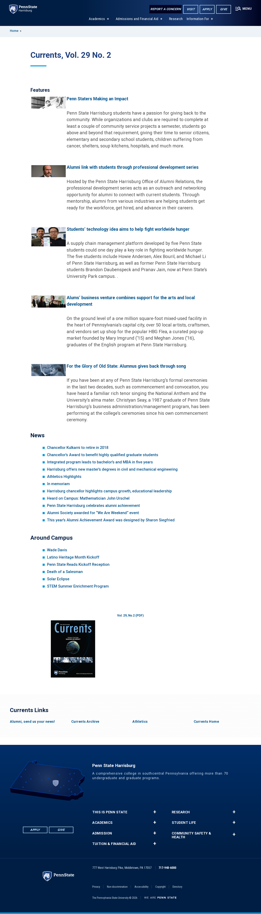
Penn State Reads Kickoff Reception (78, 564)
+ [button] (154, 812)
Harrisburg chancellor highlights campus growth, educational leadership (109, 491)
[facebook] (28, 811)
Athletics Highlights (64, 476)
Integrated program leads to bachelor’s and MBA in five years (100, 462)
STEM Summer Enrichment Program (78, 586)
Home (14, 31)
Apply (207, 9)
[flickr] (48, 811)
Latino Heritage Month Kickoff (73, 557)
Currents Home (206, 721)
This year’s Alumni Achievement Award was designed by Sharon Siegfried (111, 520)
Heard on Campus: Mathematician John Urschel (88, 498)
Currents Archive (85, 721)
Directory (177, 886)
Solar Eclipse (58, 579)
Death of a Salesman (65, 571)
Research (176, 19)
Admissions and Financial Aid (137, 19)
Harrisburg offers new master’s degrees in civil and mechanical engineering (112, 469)
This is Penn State (109, 812)
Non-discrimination (117, 886)
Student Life (184, 823)
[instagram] (68, 811)
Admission (102, 833)
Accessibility (141, 886)
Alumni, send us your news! (32, 721)
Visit (191, 9)
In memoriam (58, 484)
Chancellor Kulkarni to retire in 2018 (77, 447)
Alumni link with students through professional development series (133, 167)
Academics (97, 19)
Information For (198, 19)
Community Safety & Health (191, 835)
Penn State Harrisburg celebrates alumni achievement (93, 505)
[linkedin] (38, 811)
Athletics (140, 721)
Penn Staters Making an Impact (97, 98)
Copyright (160, 886)
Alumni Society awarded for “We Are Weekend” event (93, 512)
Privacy (96, 886)
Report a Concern (165, 9)
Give (223, 9)
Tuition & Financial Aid (114, 844)
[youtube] (58, 811)
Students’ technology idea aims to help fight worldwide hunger (128, 229)
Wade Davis (57, 550)
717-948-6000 (167, 868)
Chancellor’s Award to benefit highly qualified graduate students (102, 455)
